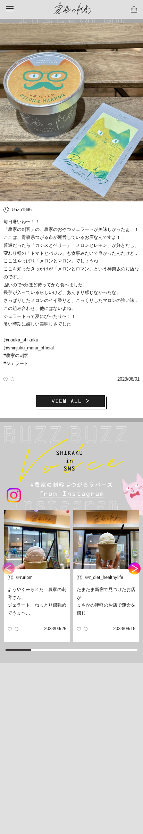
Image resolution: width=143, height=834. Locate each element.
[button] (134, 569)
